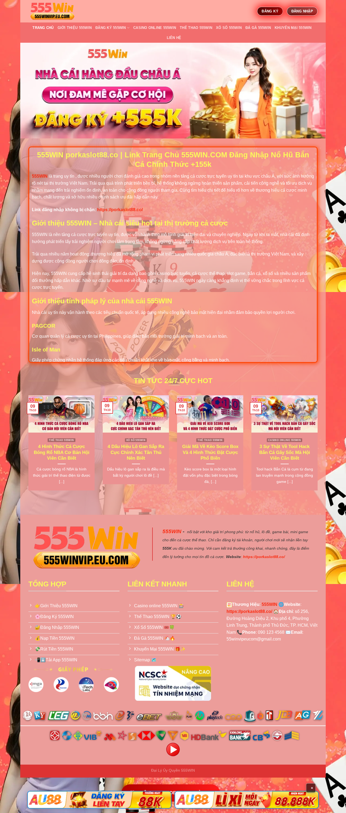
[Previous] (27, 446)
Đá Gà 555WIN (258, 28)
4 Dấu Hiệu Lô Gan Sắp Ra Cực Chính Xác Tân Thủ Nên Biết (136, 452)
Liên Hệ (174, 38)
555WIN (171, 531)
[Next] (319, 446)
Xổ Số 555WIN (229, 28)
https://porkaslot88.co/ (120, 209)
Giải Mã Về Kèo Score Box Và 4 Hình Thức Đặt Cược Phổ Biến (210, 452)
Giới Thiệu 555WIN (75, 28)
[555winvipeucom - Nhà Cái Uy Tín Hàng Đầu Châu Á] (52, 11)
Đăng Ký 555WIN (110, 28)
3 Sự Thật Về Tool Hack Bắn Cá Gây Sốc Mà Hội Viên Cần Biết (284, 452)
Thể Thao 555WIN (196, 28)
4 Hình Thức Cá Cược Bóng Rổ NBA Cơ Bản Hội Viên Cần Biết (61, 452)
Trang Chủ (43, 28)
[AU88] (99, 800)
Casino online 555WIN (154, 28)
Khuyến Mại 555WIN (293, 28)
